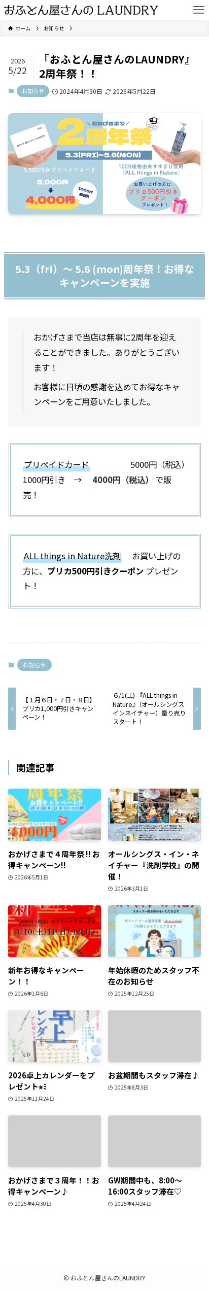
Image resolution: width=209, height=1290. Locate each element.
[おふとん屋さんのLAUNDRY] (81, 10)
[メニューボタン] (199, 10)
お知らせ (33, 91)
